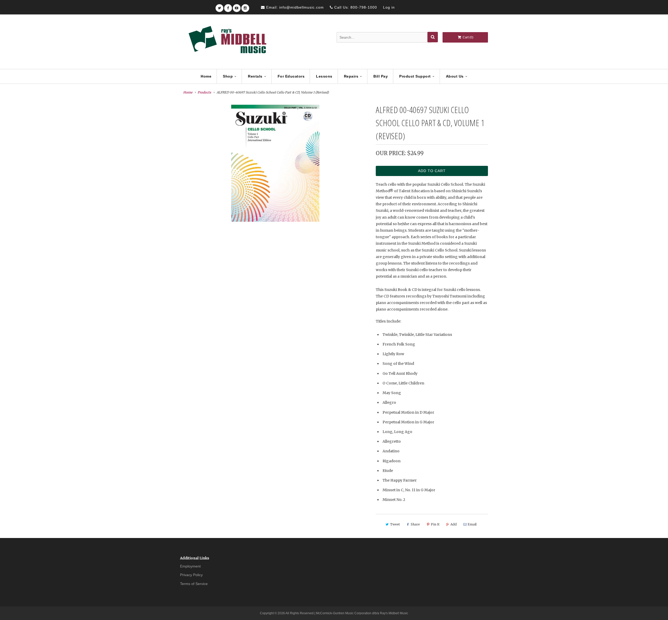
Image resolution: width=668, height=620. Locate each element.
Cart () (467, 37)
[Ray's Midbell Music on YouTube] (237, 6)
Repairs (351, 76)
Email (472, 524)
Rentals (255, 76)
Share (415, 524)
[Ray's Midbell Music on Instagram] (245, 6)
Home (206, 76)
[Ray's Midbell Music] (227, 42)
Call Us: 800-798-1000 (355, 7)
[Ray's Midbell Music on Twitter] (219, 6)
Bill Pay (380, 76)
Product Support (415, 76)
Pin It (435, 524)
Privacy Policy (191, 575)
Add (453, 524)
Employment (190, 566)
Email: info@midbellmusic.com (294, 7)
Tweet (395, 524)
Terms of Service (194, 584)
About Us (455, 76)
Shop (228, 76)
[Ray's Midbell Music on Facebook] (228, 6)
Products (204, 92)
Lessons (324, 76)
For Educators (291, 76)
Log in (389, 7)
